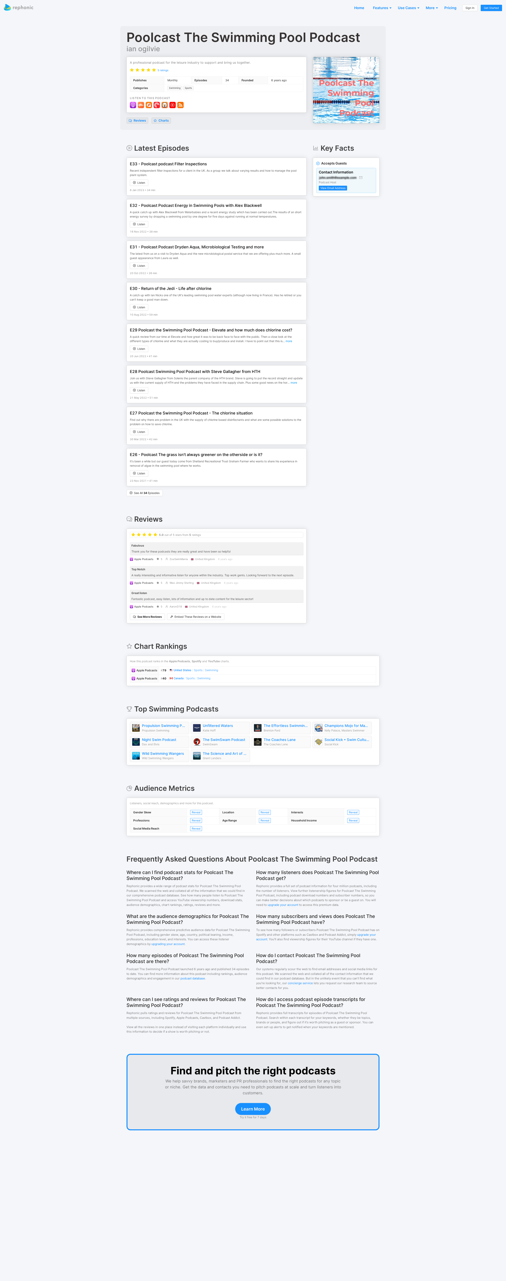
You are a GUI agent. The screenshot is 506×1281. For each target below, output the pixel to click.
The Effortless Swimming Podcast (286, 726)
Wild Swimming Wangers (163, 753)
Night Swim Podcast (159, 740)
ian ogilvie (143, 48)
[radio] (132, 70)
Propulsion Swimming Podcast (164, 726)
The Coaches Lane (280, 740)
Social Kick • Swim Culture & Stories (347, 740)
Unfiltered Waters (218, 726)
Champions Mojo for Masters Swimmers (347, 726)
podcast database (192, 978)
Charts (163, 120)
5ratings (163, 70)
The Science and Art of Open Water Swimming (225, 753)
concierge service (300, 983)
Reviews (139, 120)
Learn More (253, 1109)
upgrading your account (168, 944)
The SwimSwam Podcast (224, 740)
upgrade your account (283, 905)
